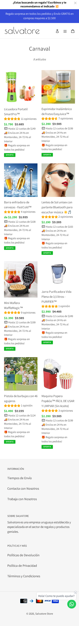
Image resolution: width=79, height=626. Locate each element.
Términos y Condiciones (23, 576)
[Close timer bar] (75, 2)
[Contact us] (71, 604)
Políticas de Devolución (23, 555)
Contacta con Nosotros (23, 488)
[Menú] (65, 30)
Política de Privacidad (22, 565)
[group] (20, 119)
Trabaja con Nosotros (22, 499)
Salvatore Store (44, 613)
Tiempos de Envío (19, 478)
